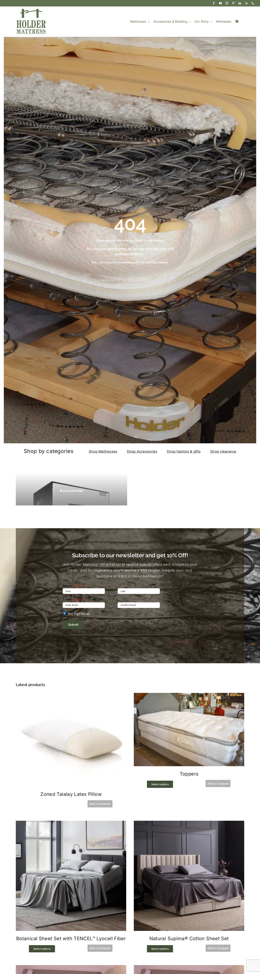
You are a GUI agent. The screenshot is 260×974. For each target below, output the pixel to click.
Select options (160, 784)
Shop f (172, 451)
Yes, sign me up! (78, 613)
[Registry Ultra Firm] (189, 967)
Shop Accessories (142, 451)
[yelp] (246, 3)
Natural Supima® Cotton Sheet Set (189, 938)
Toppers (189, 774)
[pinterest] (233, 3)
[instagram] (227, 3)
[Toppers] (189, 695)
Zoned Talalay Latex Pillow (71, 794)
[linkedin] (239, 3)
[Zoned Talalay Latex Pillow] (71, 695)
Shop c (216, 451)
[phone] (253, 3)
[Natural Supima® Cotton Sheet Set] (189, 823)
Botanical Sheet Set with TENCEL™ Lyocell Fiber (71, 938)
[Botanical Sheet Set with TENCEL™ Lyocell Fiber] (71, 823)
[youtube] (220, 3)
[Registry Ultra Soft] (71, 967)
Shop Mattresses (103, 451)
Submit (73, 624)
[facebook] (213, 3)
